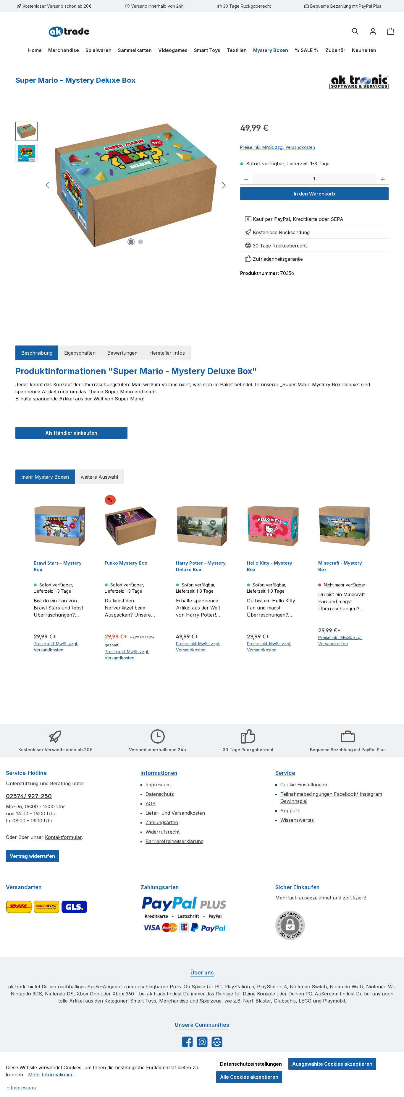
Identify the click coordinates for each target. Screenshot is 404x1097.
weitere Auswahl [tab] (99, 477)
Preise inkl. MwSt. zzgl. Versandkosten (277, 147)
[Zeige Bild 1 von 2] (131, 241)
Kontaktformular (63, 837)
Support (289, 811)
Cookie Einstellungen (303, 785)
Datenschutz (160, 794)
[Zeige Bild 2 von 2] (140, 241)
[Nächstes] (223, 185)
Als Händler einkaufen (71, 433)
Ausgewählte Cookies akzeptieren (332, 1064)
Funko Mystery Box (126, 563)
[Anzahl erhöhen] (383, 179)
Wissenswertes (297, 820)
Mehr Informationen (51, 1075)
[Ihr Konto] (373, 31)
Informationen (158, 773)
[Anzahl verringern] (246, 179)
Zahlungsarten (162, 822)
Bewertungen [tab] (122, 353)
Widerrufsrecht (163, 832)
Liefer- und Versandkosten (175, 813)
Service (285, 773)
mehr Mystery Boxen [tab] (45, 477)
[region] (121, 185)
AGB (151, 803)
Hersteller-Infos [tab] (167, 353)
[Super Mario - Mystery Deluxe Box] (135, 185)
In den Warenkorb (314, 194)
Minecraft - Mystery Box (340, 566)
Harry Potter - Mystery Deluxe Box (201, 566)
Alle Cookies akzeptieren (249, 1077)
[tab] (36, 352)
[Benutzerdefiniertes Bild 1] (183, 914)
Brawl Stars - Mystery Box (58, 566)
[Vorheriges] (47, 185)
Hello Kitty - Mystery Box (269, 566)
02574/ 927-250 (29, 796)
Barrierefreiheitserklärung (174, 841)
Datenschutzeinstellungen (251, 1064)
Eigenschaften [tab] (80, 353)
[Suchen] (355, 31)
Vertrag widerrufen (32, 856)
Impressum (158, 785)
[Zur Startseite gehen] (69, 31)
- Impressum (21, 1088)
